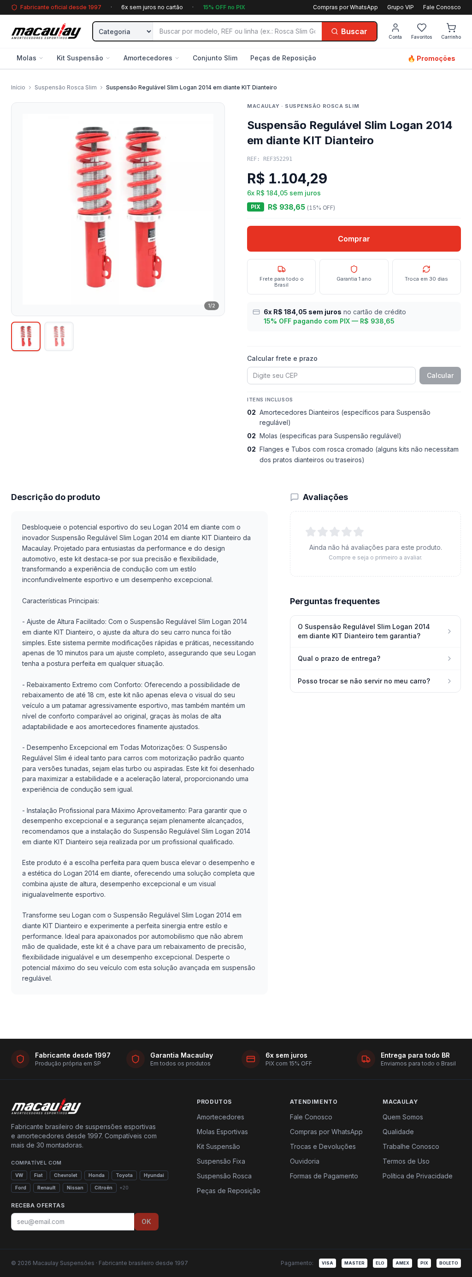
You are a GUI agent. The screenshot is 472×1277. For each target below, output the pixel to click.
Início (18, 87)
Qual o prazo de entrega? (339, 658)
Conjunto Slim (215, 58)
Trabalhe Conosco (411, 1146)
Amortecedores (148, 58)
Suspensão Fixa (221, 1161)
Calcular (440, 375)
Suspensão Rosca (224, 1176)
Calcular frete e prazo (282, 358)
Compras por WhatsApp (345, 7)
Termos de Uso (406, 1161)
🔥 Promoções (431, 58)
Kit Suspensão (80, 58)
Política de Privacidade (418, 1176)
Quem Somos (403, 1117)
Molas (26, 58)
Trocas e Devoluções (323, 1146)
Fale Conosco (442, 7)
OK (146, 1221)
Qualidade (398, 1132)
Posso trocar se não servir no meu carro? (364, 681)
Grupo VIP (400, 7)
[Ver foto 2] (59, 336)
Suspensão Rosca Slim (66, 87)
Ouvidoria (304, 1161)
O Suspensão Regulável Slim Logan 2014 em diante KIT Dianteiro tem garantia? (364, 631)
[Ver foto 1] (26, 336)
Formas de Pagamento (324, 1176)
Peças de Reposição (283, 58)
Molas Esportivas (222, 1132)
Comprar (354, 238)
